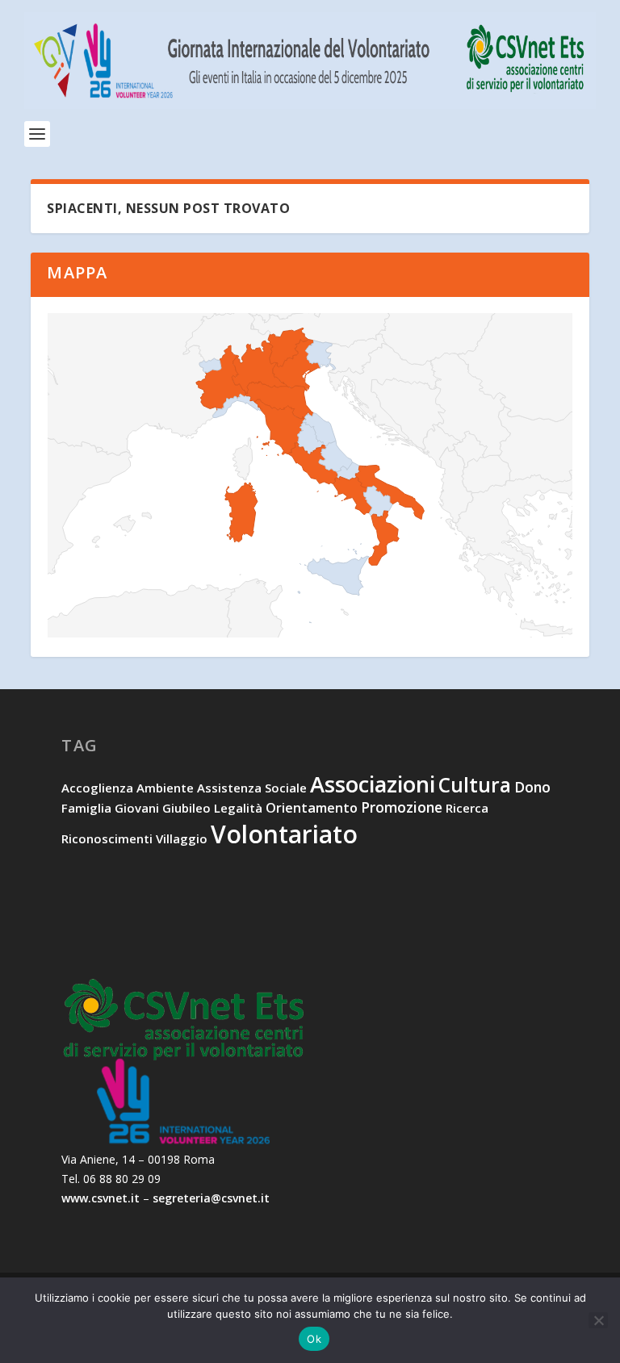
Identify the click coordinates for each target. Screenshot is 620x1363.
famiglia (86, 808)
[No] (598, 1320)
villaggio (181, 838)
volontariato (284, 834)
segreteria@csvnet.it (211, 1198)
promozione (401, 807)
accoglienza (97, 788)
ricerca (467, 808)
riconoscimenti (107, 838)
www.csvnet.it (100, 1198)
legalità (238, 808)
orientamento (312, 808)
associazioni (372, 784)
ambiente (165, 788)
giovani (137, 808)
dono (532, 786)
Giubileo (186, 808)
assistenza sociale (252, 788)
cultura (474, 784)
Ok (314, 1338)
